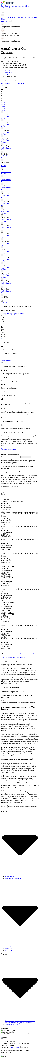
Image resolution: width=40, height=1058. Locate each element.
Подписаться (26, 457)
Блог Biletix (9, 948)
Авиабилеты (9, 876)
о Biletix (26, 6)
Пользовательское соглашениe (12, 1036)
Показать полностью (8, 449)
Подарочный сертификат (14, 6)
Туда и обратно (18, 83)
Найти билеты (6, 116)
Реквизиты (9, 950)
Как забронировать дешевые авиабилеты (20, 1021)
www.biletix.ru (14, 1047)
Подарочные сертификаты (14, 878)
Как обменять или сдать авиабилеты (18, 1023)
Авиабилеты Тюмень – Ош (26, 654)
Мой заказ (4, 8)
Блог (2, 6)
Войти (11, 8)
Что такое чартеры (11, 1024)
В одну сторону (6, 83)
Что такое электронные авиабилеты (18, 1019)
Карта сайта (29, 1036)
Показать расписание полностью (13, 657)
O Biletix (8, 947)
